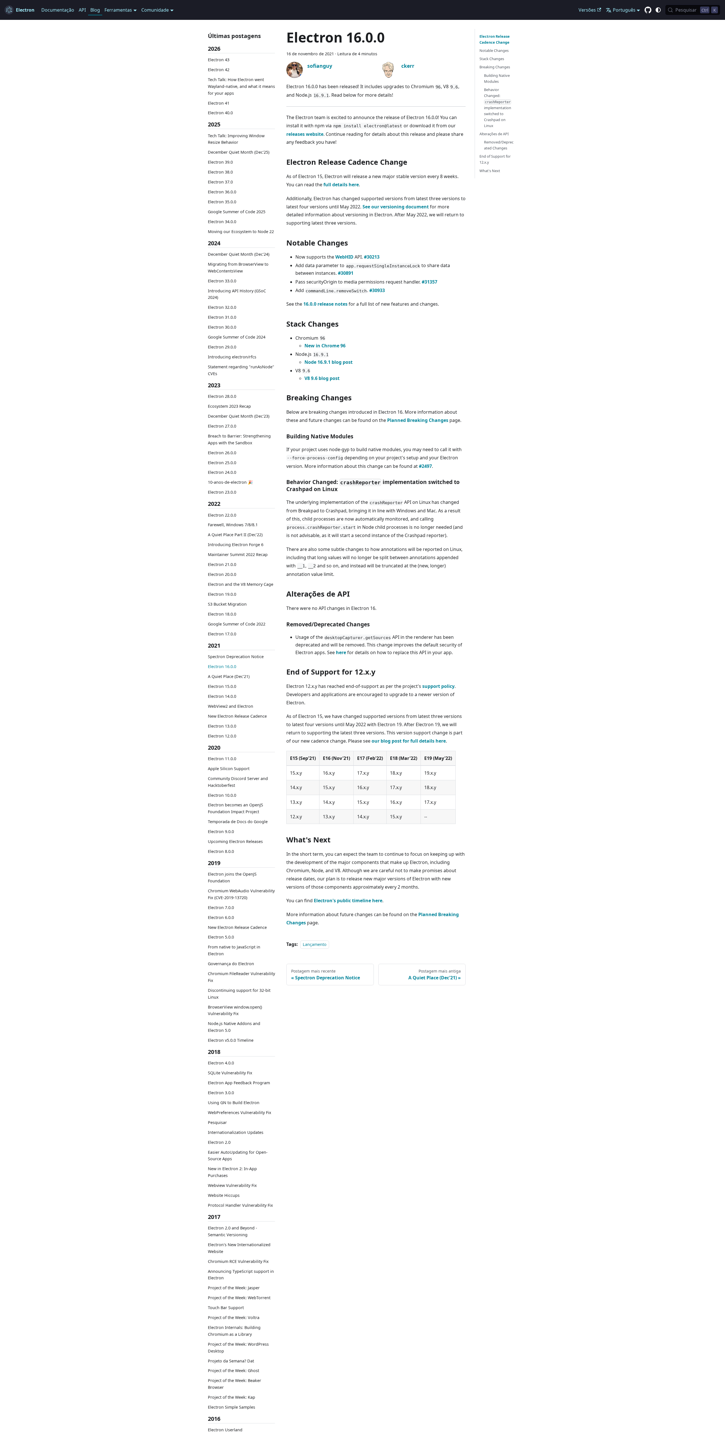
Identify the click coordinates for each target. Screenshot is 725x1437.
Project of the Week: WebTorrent (239, 1298)
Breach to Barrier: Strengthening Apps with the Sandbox (239, 439)
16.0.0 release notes (325, 304)
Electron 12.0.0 (222, 736)
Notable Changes (494, 50)
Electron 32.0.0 (222, 307)
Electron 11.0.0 (222, 758)
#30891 (345, 273)
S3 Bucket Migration (227, 604)
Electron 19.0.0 (222, 594)
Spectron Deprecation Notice (236, 656)
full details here (341, 184)
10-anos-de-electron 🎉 (230, 482)
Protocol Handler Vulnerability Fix (240, 1205)
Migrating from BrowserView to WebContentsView (238, 267)
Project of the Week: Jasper (234, 1288)
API (82, 10)
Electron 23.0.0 (222, 492)
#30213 (371, 257)
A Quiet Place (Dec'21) (229, 676)
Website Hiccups (224, 1195)
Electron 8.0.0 (221, 851)
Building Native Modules (497, 78)
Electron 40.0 (220, 113)
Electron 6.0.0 (221, 917)
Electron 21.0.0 (222, 564)
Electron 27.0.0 (222, 426)
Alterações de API (494, 133)
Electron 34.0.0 (222, 221)
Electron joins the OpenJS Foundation (232, 877)
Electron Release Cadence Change (494, 39)
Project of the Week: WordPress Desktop (238, 1347)
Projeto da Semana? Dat (231, 1361)
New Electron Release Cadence (237, 716)
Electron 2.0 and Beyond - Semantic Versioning (232, 1231)
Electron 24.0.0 (222, 472)
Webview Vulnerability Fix (232, 1185)
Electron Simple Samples (231, 1407)
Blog (95, 10)
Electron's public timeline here (348, 900)
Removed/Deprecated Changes (498, 145)
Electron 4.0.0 (221, 1063)
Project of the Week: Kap (231, 1397)
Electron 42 (218, 69)
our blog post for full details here (409, 741)
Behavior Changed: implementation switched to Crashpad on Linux (497, 107)
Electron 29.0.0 (222, 347)
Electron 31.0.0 (222, 317)
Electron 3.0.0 (221, 1092)
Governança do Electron (231, 963)
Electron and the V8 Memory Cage (240, 584)
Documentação (57, 10)
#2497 (425, 466)
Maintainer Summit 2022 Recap (238, 554)
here (341, 652)
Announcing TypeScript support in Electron (241, 1275)
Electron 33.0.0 (222, 281)
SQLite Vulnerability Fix (230, 1072)
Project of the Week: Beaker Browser (234, 1384)
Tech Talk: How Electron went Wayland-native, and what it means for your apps (241, 86)
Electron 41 (218, 103)
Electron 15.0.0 (222, 686)
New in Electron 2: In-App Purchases (232, 1172)
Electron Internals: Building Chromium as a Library (234, 1331)
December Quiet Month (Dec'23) (238, 416)
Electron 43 (218, 59)
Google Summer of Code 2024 (236, 337)
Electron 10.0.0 (222, 795)
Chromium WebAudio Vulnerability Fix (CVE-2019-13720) (241, 894)
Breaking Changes (494, 66)
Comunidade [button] (155, 10)
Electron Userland (225, 1430)
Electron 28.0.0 (222, 396)
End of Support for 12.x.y (495, 159)
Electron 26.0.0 (222, 452)
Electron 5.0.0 (221, 937)
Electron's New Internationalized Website (239, 1248)
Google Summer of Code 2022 (236, 624)
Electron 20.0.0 (222, 574)
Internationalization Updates (235, 1132)
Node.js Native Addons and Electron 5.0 (234, 1027)
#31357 (429, 282)
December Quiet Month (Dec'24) (238, 254)
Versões (587, 10)
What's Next (489, 170)
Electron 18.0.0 (222, 614)
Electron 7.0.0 (221, 907)
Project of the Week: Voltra (233, 1317)
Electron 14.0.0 (222, 696)
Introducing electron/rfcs (232, 357)
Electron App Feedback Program (239, 1082)
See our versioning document (395, 207)
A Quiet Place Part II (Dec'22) (235, 535)
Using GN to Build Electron (233, 1102)
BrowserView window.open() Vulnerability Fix (235, 1010)
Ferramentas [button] (118, 10)
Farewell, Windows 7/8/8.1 (233, 525)
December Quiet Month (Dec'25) (238, 152)
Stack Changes (491, 58)
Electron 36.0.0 (222, 192)
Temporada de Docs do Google (238, 821)
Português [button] (624, 10)
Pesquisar (217, 1122)
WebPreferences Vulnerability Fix (239, 1112)
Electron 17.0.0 (222, 634)
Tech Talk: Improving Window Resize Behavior (236, 139)
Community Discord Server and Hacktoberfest (238, 782)
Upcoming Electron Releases (235, 841)
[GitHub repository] (648, 10)
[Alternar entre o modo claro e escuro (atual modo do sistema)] (658, 9)
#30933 (377, 290)
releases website (304, 134)
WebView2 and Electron (230, 706)
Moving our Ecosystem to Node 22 (241, 231)
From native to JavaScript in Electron (234, 950)
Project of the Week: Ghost (233, 1370)
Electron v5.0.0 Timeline (230, 1040)
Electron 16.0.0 (222, 666)
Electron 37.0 (220, 182)
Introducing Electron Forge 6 (235, 545)
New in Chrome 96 (325, 346)
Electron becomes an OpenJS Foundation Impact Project (235, 808)
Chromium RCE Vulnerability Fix (238, 1261)
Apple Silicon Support (229, 768)
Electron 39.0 (220, 162)
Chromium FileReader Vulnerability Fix (241, 977)
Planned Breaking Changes (417, 420)
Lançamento (315, 944)
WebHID (344, 257)
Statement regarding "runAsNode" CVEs (241, 370)
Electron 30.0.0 (222, 327)
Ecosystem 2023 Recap (229, 406)
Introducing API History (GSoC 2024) (237, 294)
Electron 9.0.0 (221, 831)
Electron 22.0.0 (222, 515)
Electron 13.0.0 (222, 726)
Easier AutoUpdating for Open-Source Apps (238, 1155)
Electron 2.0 (219, 1142)
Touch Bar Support (226, 1307)
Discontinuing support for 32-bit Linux (239, 994)
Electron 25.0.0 (222, 462)
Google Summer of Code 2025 (236, 211)
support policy (438, 686)
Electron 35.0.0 (222, 201)
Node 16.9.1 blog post (328, 362)
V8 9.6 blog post (322, 378)
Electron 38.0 (220, 172)
